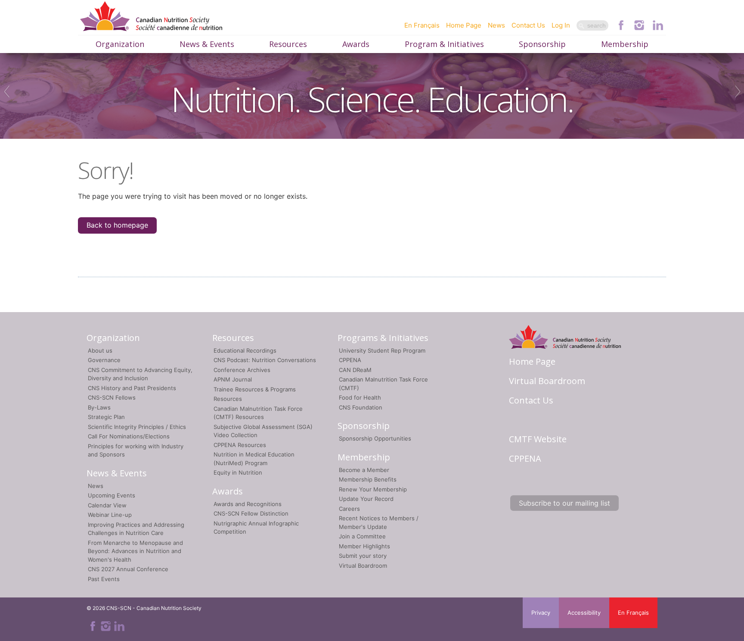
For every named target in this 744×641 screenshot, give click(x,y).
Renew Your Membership (373, 489)
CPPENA (350, 359)
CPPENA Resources (240, 444)
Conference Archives (242, 369)
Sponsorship (542, 44)
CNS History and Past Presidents (132, 388)
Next (739, 91)
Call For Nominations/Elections (129, 436)
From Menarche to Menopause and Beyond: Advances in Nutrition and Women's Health (135, 551)
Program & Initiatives (444, 44)
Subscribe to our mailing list (564, 503)
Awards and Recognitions (248, 503)
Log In (561, 25)
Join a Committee (362, 536)
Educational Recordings (245, 350)
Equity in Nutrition (238, 472)
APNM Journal (233, 379)
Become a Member (364, 469)
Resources (288, 44)
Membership (624, 44)
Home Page (463, 25)
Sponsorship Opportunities (375, 438)
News (496, 25)
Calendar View (107, 505)
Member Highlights (364, 546)
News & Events (207, 44)
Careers (349, 508)
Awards (355, 44)
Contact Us (528, 25)
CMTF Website (538, 439)
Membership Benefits (368, 479)
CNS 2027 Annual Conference (128, 569)
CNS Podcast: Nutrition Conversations (265, 359)
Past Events (104, 578)
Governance (104, 359)
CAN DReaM (355, 369)
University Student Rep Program (382, 350)
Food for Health (360, 397)
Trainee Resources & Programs (255, 389)
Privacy (540, 612)
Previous (5, 91)
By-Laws (99, 407)
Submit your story (363, 555)
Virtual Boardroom (363, 565)
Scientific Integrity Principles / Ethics (137, 426)
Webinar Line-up (110, 514)
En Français (422, 25)
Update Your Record (366, 498)
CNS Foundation (360, 407)
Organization (120, 44)
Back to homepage (117, 225)
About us (100, 350)
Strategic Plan (106, 416)
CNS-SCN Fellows (112, 397)
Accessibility (584, 612)
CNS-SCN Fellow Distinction (251, 513)
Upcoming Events (111, 495)
